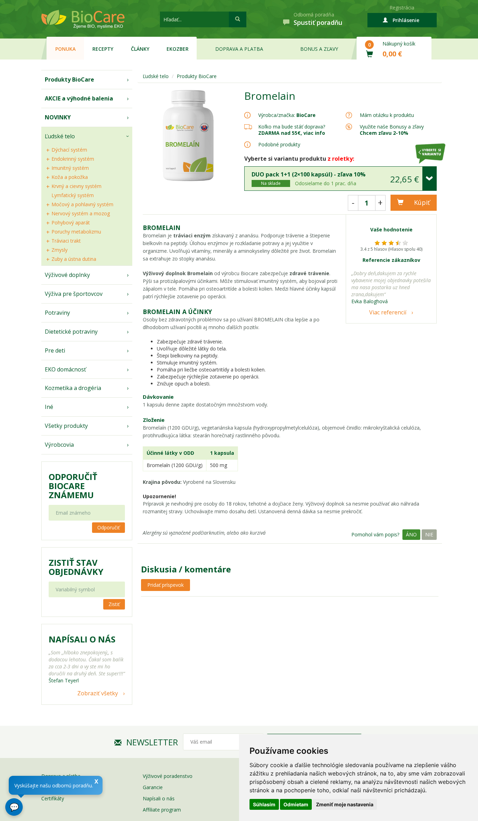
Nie (429, 534)
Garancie (153, 787)
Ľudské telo (60, 136)
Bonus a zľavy (319, 49)
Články (140, 49)
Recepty (102, 49)
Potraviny (57, 312)
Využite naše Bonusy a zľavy (392, 129)
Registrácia (401, 7)
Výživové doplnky (67, 275)
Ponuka (65, 49)
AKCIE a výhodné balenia (79, 98)
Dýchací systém (69, 149)
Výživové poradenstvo (167, 776)
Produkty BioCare (69, 79)
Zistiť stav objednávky (76, 567)
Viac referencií (387, 312)
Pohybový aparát (70, 222)
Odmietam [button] (295, 804)
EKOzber (178, 49)
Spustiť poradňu (318, 22)
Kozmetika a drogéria (73, 388)
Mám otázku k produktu (387, 115)
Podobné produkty (279, 144)
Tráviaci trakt (66, 240)
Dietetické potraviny (71, 331)
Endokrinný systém (72, 158)
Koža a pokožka (69, 177)
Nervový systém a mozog (80, 213)
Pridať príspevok (165, 585)
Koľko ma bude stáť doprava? (291, 126)
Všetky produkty (66, 426)
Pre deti (55, 350)
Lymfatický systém (72, 195)
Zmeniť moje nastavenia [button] (344, 804)
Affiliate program (162, 809)
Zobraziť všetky (97, 693)
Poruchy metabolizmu (76, 231)
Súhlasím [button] (264, 804)
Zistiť (114, 604)
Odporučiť (108, 527)
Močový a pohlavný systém (82, 204)
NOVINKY (58, 117)
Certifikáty (52, 798)
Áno (411, 534)
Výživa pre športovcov (74, 294)
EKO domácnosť (65, 369)
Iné (49, 407)
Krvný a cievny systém (76, 186)
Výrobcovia (59, 444)
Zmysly (59, 249)
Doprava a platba (239, 49)
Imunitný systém (70, 168)
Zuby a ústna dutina (73, 259)
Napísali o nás (159, 798)
